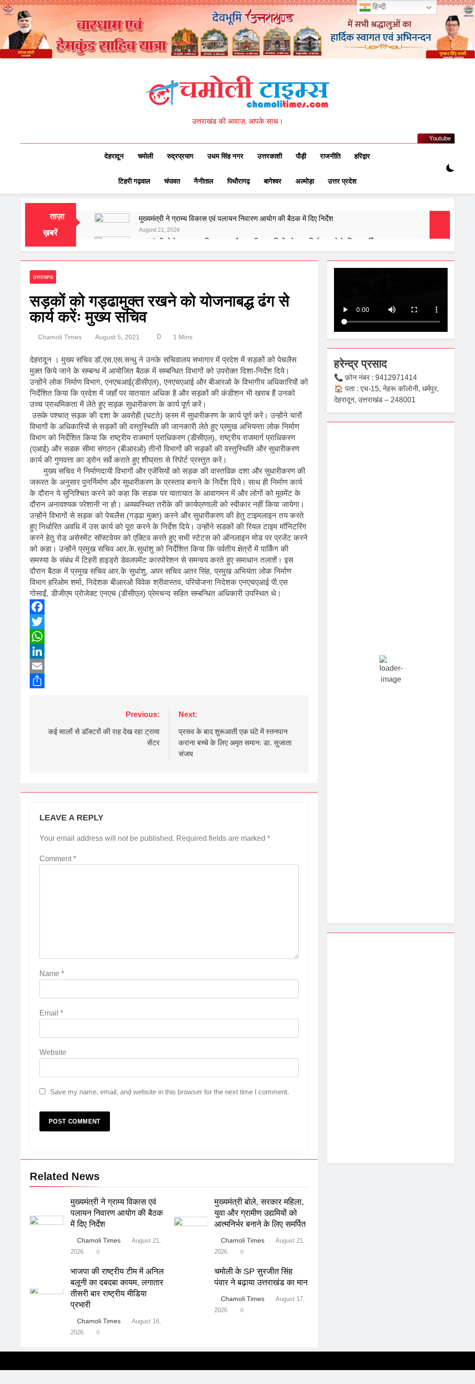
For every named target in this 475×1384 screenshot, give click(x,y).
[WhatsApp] (169, 636)
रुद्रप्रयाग (180, 156)
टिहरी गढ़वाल (134, 181)
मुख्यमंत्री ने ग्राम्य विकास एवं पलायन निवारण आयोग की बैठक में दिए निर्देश (236, 218)
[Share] (169, 680)
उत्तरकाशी (269, 156)
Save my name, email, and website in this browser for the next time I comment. (169, 1092)
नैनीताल (203, 181)
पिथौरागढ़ (238, 181)
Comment (57, 859)
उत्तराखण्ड (43, 277)
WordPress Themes (107, 1381)
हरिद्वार (362, 156)
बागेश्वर (273, 181)
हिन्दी (378, 7)
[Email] (169, 666)
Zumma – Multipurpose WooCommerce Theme (247, 1381)
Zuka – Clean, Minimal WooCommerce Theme (123, 1381)
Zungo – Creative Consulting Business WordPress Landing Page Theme (273, 1381)
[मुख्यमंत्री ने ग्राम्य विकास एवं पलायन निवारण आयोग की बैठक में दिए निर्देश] (112, 230)
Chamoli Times (60, 337)
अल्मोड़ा (304, 181)
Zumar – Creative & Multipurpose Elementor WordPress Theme (198, 1381)
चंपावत (172, 181)
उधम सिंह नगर (225, 156)
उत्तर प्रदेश (342, 181)
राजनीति (330, 156)
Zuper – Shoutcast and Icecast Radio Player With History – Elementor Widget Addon (354, 1381)
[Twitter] (169, 621)
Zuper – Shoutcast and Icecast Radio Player (325, 1381)
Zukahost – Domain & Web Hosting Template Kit (145, 1381)
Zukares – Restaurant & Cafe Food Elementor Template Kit (169, 1381)
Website (52, 1052)
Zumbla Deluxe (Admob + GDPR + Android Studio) (224, 1381)
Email (51, 1013)
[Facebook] (169, 606)
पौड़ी (301, 156)
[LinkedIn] (169, 651)
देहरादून (114, 156)
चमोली (145, 156)
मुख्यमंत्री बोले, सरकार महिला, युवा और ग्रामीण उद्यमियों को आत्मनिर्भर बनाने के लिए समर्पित (260, 1213)
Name (51, 974)
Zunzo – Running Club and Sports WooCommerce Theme (302, 1381)
